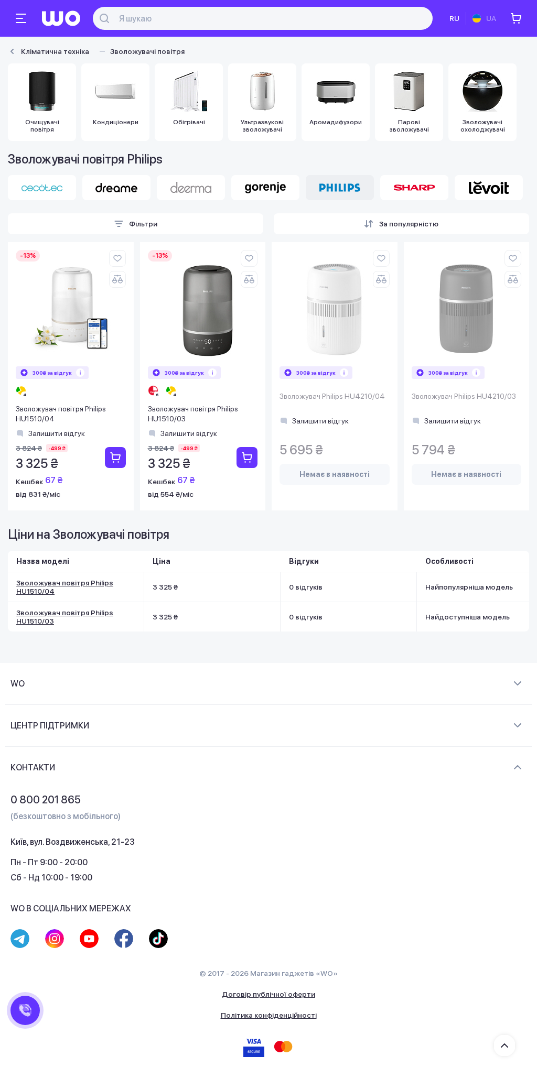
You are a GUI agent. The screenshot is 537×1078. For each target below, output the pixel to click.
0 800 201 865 (45, 799)
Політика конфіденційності (269, 1015)
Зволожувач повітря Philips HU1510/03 (193, 414)
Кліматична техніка (55, 51)
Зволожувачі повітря (147, 51)
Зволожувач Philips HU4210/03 (464, 396)
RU (454, 18)
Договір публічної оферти (268, 994)
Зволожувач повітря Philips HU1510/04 (61, 414)
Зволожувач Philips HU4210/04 (332, 396)
